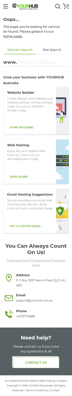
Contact (55, 390)
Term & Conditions (37, 390)
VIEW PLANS (19, 176)
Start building (22, 127)
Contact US (36, 363)
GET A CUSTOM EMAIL (25, 226)
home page (12, 36)
